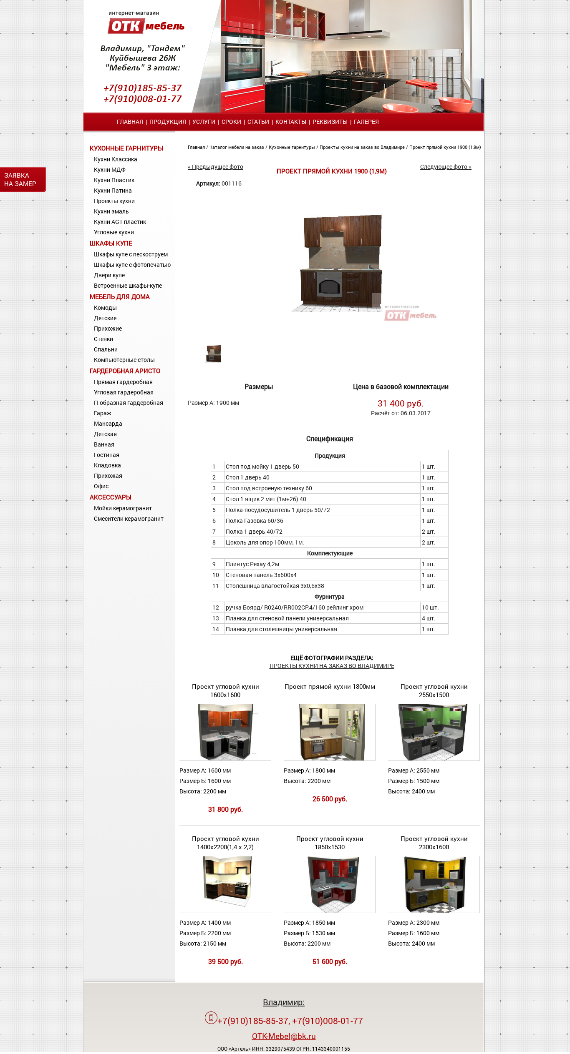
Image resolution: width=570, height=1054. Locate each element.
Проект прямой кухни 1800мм (330, 686)
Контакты (290, 121)
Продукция (167, 121)
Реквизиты (330, 121)
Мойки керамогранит (123, 508)
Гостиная (106, 455)
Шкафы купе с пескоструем (131, 254)
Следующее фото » (446, 167)
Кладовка (107, 465)
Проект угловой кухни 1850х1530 (329, 842)
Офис (101, 486)
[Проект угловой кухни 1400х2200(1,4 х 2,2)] (225, 911)
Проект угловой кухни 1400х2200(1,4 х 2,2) (225, 842)
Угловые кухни (114, 232)
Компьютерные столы (124, 360)
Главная (130, 121)
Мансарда (108, 423)
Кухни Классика (115, 159)
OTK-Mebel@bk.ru (284, 1036)
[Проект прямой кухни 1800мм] (329, 759)
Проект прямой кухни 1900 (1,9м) (445, 147)
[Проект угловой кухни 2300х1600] (433, 911)
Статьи (258, 121)
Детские (105, 318)
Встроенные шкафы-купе (128, 285)
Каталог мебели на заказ (237, 147)
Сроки (231, 121)
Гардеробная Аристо (125, 370)
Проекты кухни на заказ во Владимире (363, 147)
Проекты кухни (114, 201)
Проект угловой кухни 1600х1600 (225, 690)
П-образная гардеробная (128, 403)
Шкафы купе (111, 243)
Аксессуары (110, 497)
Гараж (102, 413)
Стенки (103, 339)
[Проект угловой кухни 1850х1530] (329, 911)
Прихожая (108, 475)
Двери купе (109, 275)
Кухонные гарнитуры (126, 148)
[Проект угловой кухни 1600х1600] (225, 759)
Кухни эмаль (111, 211)
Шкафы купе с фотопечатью (132, 265)
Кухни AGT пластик (120, 222)
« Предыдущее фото (215, 167)
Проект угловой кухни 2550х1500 (434, 690)
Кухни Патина (113, 190)
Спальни (106, 349)
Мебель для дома (120, 296)
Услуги (203, 121)
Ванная (104, 444)
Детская (105, 434)
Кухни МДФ (110, 169)
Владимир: (284, 1001)
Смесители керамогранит (129, 518)
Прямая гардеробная (123, 382)
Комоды (105, 307)
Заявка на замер (20, 179)
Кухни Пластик (114, 180)
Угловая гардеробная (124, 392)
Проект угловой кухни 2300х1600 (434, 842)
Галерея (366, 121)
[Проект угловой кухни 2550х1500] (433, 759)
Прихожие (108, 328)
